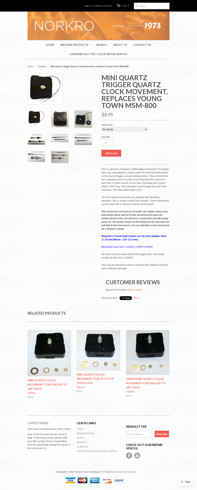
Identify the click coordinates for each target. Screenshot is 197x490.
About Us (81, 442)
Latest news (38, 423)
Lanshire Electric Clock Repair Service (97, 451)
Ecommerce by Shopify (123, 472)
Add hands (107, 125)
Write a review (134, 289)
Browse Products (85, 433)
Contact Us (82, 446)
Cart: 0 (125, 5)
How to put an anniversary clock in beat (49, 429)
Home (80, 429)
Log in (87, 5)
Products (42, 66)
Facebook (129, 455)
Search (80, 437)
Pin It (136, 298)
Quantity (105, 137)
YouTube (137, 455)
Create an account (102, 5)
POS (103, 472)
